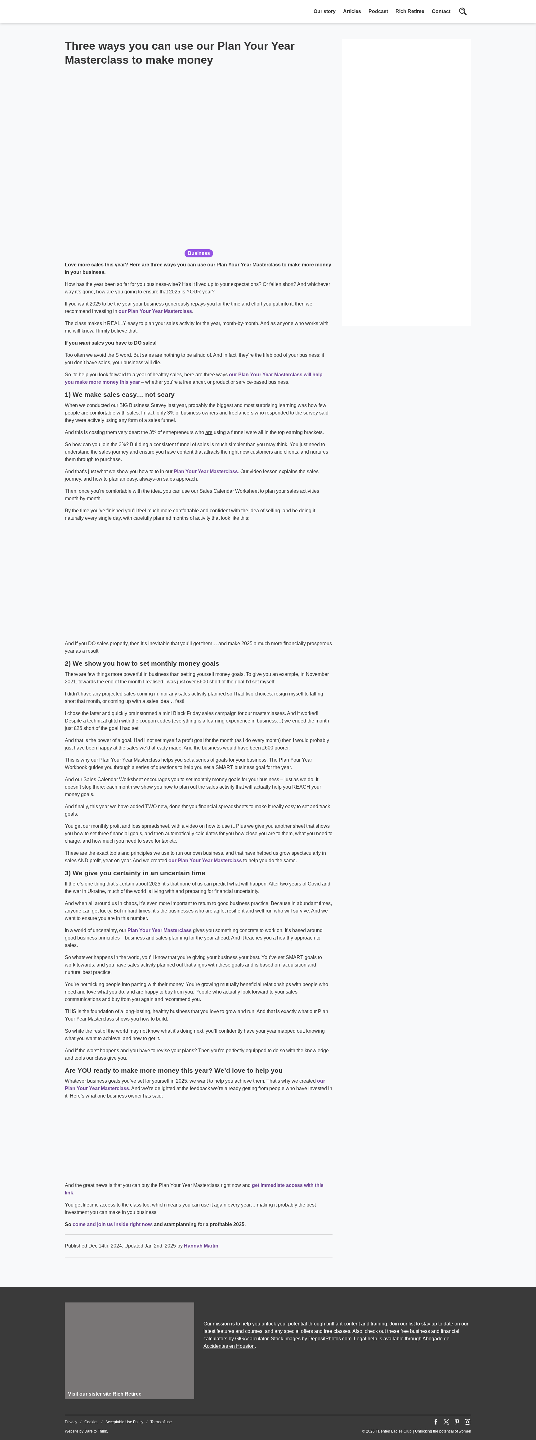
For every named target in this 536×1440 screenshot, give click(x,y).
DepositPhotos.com (329, 1338)
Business (199, 253)
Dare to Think (95, 1431)
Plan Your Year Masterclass (206, 471)
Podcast (378, 11)
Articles (352, 11)
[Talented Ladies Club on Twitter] (446, 1422)
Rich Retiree (409, 11)
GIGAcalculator (251, 1338)
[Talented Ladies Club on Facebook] (436, 1422)
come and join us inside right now (112, 1224)
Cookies (91, 1422)
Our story (325, 11)
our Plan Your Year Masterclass (155, 311)
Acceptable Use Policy (124, 1422)
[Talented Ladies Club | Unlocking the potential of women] (130, 12)
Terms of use (161, 1422)
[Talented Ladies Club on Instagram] (467, 1422)
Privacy (71, 1422)
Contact (441, 11)
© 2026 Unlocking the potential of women (416, 1431)
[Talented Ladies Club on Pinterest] (457, 1422)
